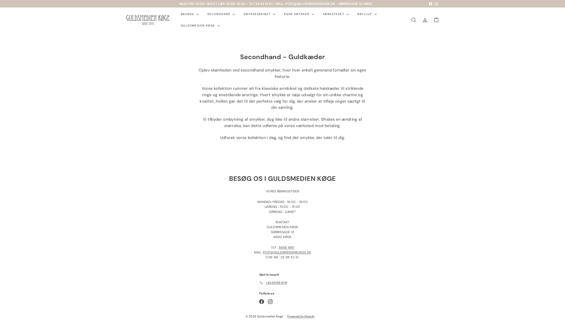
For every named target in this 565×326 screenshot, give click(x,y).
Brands (188, 14)
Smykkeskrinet (258, 14)
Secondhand (219, 14)
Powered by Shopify (301, 316)
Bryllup (365, 14)
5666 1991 (286, 247)
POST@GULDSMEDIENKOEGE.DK (287, 252)
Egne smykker (297, 14)
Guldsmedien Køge (198, 25)
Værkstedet (334, 14)
